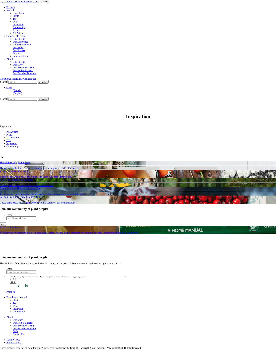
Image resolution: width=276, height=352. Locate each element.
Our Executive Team (23, 325)
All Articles (12, 131)
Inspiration (11, 143)
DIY (8, 140)
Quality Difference (15, 36)
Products (10, 7)
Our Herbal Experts (23, 322)
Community (12, 146)
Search (44, 1)
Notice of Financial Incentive (95, 277)
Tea (14, 303)
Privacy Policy (131, 277)
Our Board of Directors (24, 328)
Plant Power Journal (16, 297)
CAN (9, 87)
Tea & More (12, 137)
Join (3, 224)
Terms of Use (13, 339)
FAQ (15, 331)
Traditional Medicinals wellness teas (21, 1)
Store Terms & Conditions (114, 277)
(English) (17, 93)
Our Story (18, 320)
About (9, 59)
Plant (15, 300)
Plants (9, 134)
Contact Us (18, 334)
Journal (10, 10)
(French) (17, 90)
